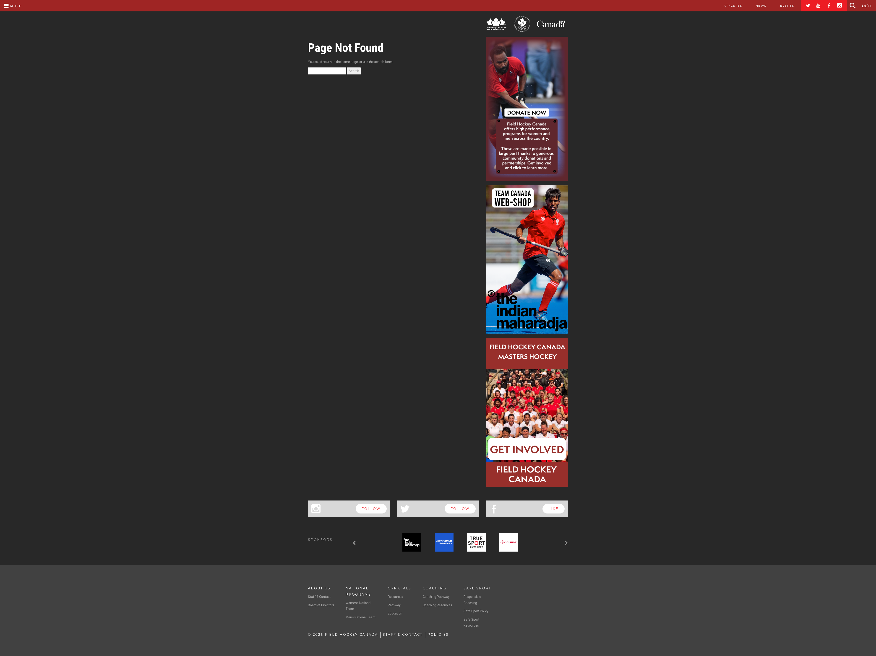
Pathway (394, 605)
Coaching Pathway (436, 597)
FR (870, 5)
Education (395, 613)
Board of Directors (321, 605)
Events (787, 5)
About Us (319, 588)
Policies (438, 635)
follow (371, 509)
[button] (354, 543)
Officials (399, 588)
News (761, 5)
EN (864, 5)
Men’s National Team (360, 617)
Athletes (733, 5)
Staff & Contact (319, 597)
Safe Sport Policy (476, 611)
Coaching (434, 588)
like (553, 509)
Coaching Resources (437, 605)
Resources (395, 597)
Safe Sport (477, 588)
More (15, 6)
